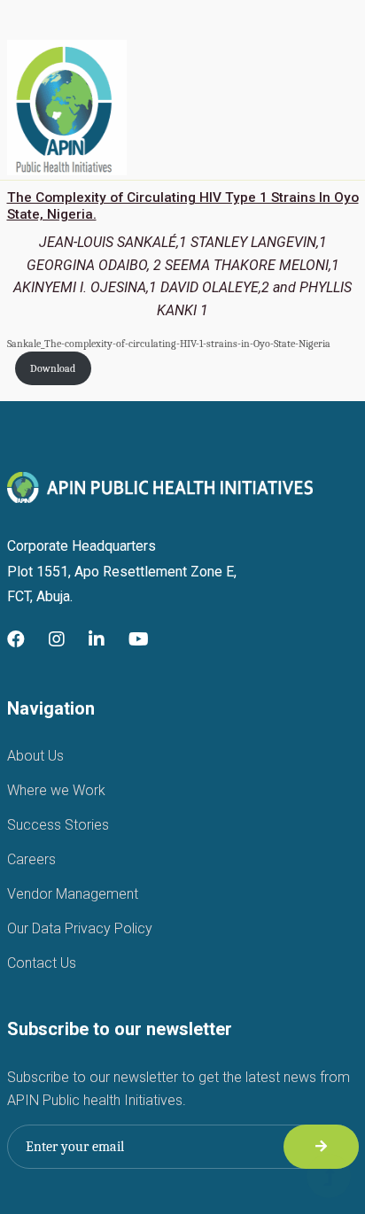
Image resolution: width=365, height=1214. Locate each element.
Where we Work (56, 790)
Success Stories (58, 824)
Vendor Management (72, 893)
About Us (35, 755)
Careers (31, 859)
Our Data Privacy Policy (79, 928)
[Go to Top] (328, 1178)
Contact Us (41, 963)
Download (52, 368)
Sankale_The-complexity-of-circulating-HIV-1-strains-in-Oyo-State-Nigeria (168, 343)
